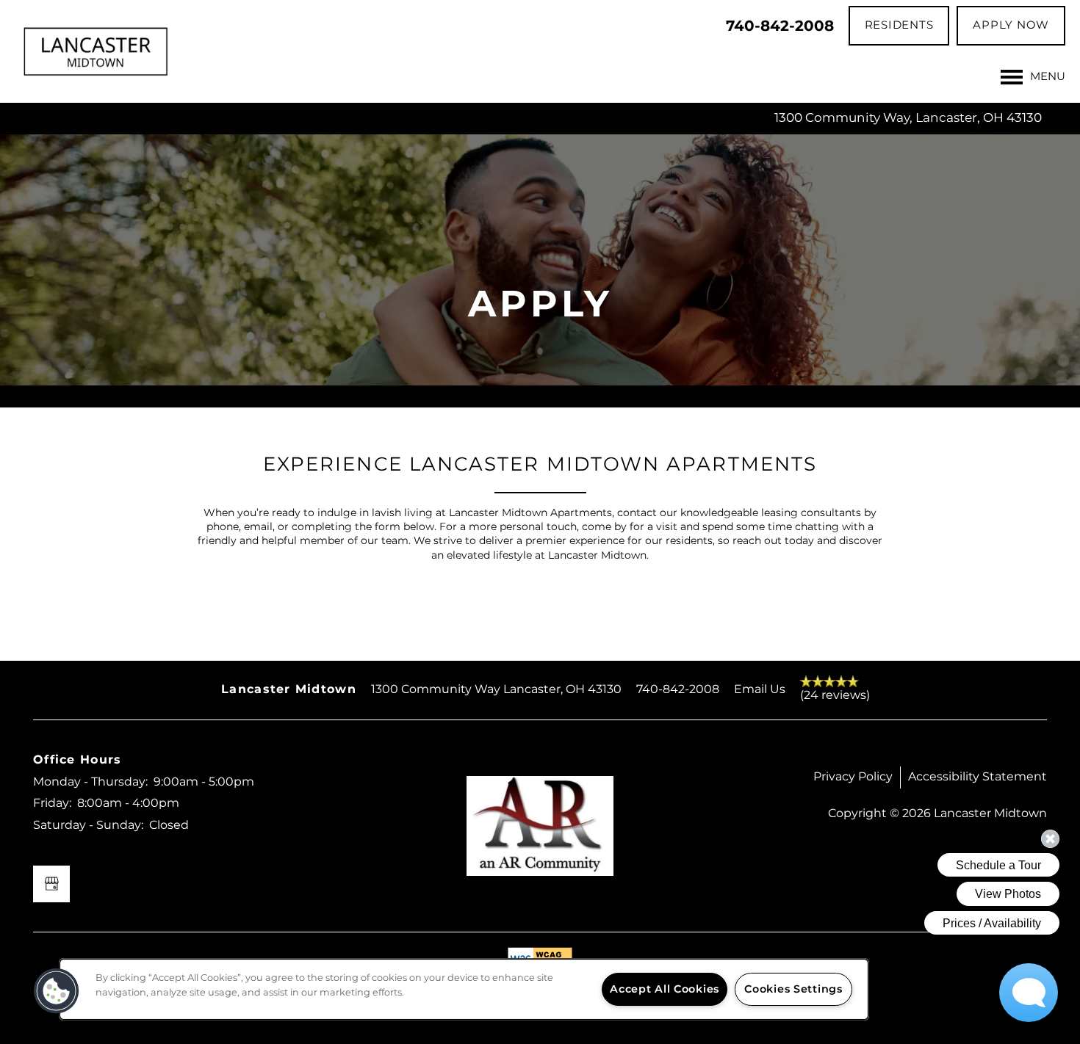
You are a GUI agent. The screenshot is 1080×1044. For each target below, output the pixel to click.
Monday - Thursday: (90, 781)
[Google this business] (51, 884)
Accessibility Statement (977, 776)
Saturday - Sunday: (88, 825)
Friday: (52, 803)
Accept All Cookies (664, 989)
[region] (464, 989)
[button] (899, 26)
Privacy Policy (853, 776)
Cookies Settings (793, 989)
